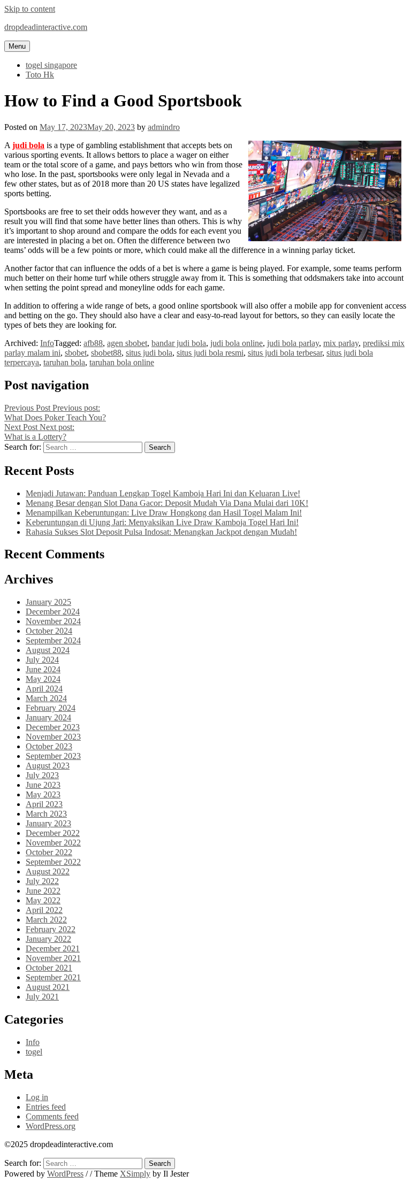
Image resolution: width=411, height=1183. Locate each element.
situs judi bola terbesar (285, 352)
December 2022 (53, 833)
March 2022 (46, 919)
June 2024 (43, 669)
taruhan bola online (121, 362)
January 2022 (48, 938)
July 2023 (42, 775)
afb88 (93, 343)
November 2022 (53, 842)
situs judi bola (149, 352)
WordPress (65, 1173)
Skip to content (29, 8)
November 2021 (53, 958)
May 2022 (43, 900)
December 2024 (53, 611)
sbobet (76, 352)
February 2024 (50, 707)
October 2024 (49, 630)
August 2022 (48, 871)
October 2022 (49, 852)
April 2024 (44, 688)
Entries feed (46, 1106)
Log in (37, 1097)
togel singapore (51, 65)
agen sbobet (127, 343)
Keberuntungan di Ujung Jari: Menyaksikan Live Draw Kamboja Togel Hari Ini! (162, 522)
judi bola (28, 145)
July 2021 (42, 996)
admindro (164, 127)
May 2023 (43, 794)
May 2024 (43, 678)
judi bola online (236, 343)
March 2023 (46, 813)
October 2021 (49, 967)
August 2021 (48, 987)
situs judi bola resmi (210, 352)
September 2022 (53, 861)
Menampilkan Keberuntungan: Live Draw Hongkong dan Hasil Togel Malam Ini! (164, 512)
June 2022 (43, 890)
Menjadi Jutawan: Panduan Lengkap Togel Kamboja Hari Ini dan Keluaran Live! (163, 493)
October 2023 (49, 746)
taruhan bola (64, 362)
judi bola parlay (293, 343)
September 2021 (53, 977)
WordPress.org (50, 1126)
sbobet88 (106, 352)
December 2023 (53, 727)
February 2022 (50, 929)
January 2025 (48, 601)
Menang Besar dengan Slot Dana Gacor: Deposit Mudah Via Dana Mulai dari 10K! (167, 503)
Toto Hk (40, 74)
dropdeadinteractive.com (45, 27)
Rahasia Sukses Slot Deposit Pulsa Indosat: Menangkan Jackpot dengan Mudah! (161, 531)
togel (34, 1051)
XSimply (135, 1173)
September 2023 (53, 755)
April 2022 (44, 910)
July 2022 (42, 881)
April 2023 (44, 804)
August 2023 (48, 765)
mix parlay (341, 343)
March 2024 (46, 698)
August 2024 (48, 650)
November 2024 (53, 621)
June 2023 (43, 784)
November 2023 (53, 736)
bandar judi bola (178, 343)
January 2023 (48, 823)
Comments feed (52, 1116)
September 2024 (53, 640)
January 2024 (48, 717)
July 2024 (42, 659)
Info (47, 343)
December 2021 (53, 948)
